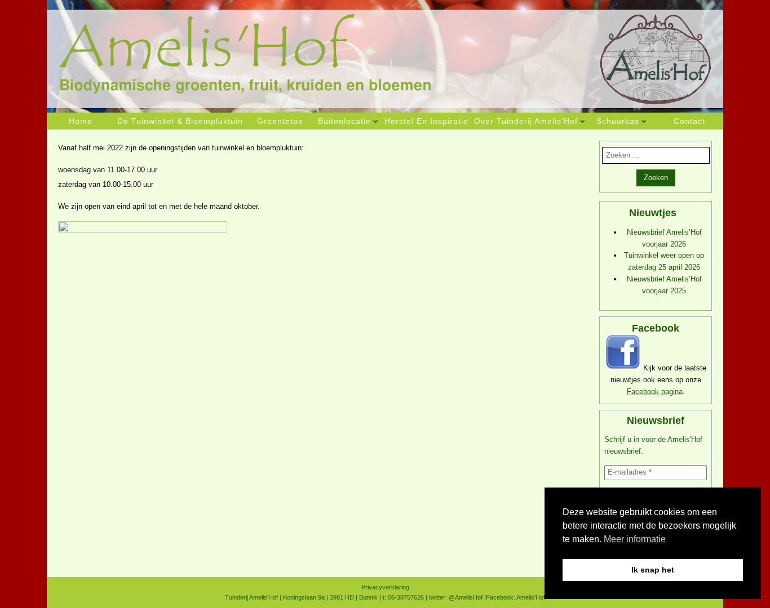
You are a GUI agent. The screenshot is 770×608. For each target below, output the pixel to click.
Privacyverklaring (385, 587)
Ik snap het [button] (652, 569)
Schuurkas (617, 121)
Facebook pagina (655, 391)
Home (80, 121)
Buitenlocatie (344, 121)
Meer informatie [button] (635, 539)
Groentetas (280, 121)
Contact (689, 121)
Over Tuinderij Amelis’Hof (526, 121)
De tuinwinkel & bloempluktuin (180, 121)
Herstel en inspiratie (426, 121)
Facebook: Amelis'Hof (515, 597)
